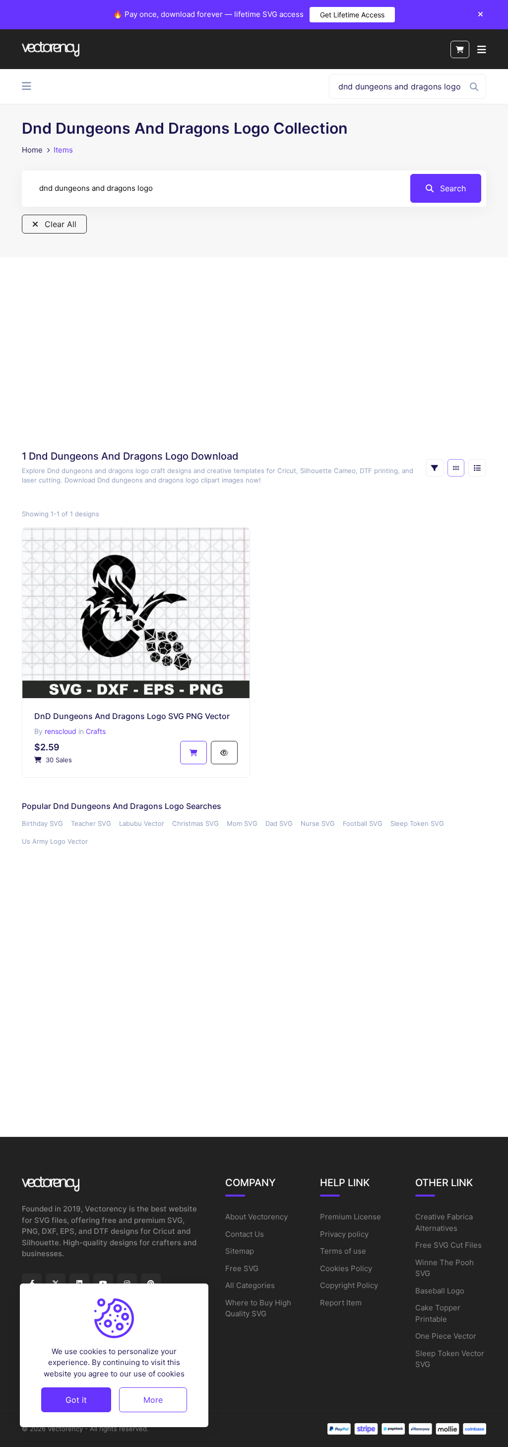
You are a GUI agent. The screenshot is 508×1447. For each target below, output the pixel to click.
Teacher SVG (91, 823)
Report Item (341, 1302)
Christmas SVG (195, 823)
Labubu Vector (141, 823)
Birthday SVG (42, 823)
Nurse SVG (318, 823)
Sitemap (239, 1251)
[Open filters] (435, 468)
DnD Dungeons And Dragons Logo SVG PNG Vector (132, 716)
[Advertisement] (254, 356)
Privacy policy (344, 1234)
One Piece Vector (445, 1336)
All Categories (250, 1285)
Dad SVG (279, 823)
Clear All (59, 224)
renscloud (60, 731)
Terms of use (343, 1251)
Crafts (96, 731)
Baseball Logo (439, 1290)
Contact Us (244, 1234)
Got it (76, 1400)
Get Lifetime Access (352, 14)
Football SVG (362, 823)
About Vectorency (256, 1216)
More (153, 1400)
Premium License (350, 1216)
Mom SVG (242, 823)
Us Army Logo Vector (55, 841)
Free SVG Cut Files (448, 1245)
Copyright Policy (349, 1285)
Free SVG (241, 1268)
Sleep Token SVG (417, 823)
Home (32, 150)
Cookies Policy (346, 1268)
